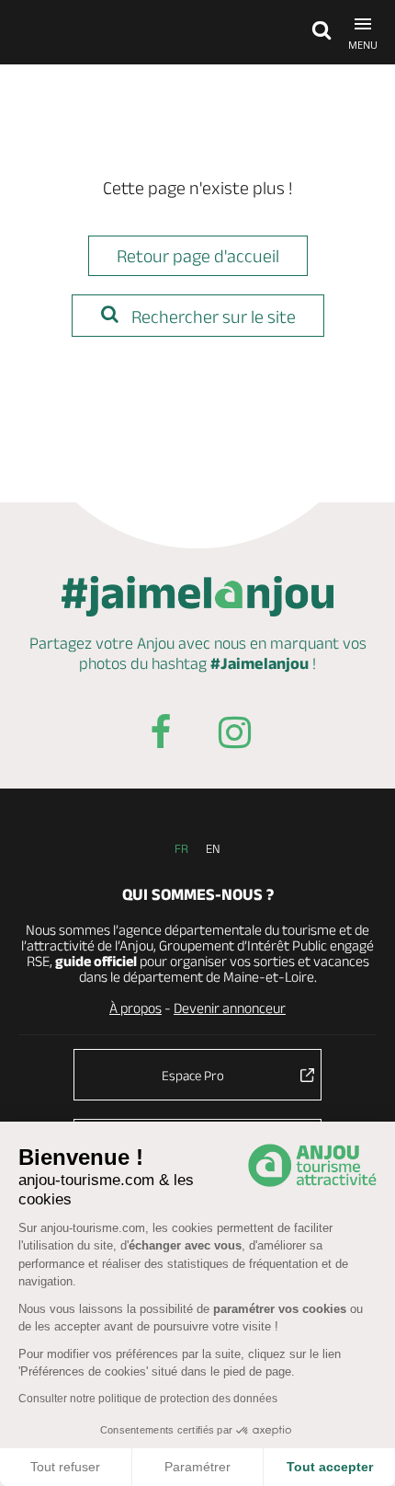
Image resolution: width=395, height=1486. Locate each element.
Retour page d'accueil (198, 256)
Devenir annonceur (230, 1008)
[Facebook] (160, 736)
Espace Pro (193, 1075)
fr (181, 848)
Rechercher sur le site (212, 316)
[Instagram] (234, 736)
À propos (135, 1008)
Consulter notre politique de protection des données (147, 1398)
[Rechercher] (317, 32)
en (213, 848)
